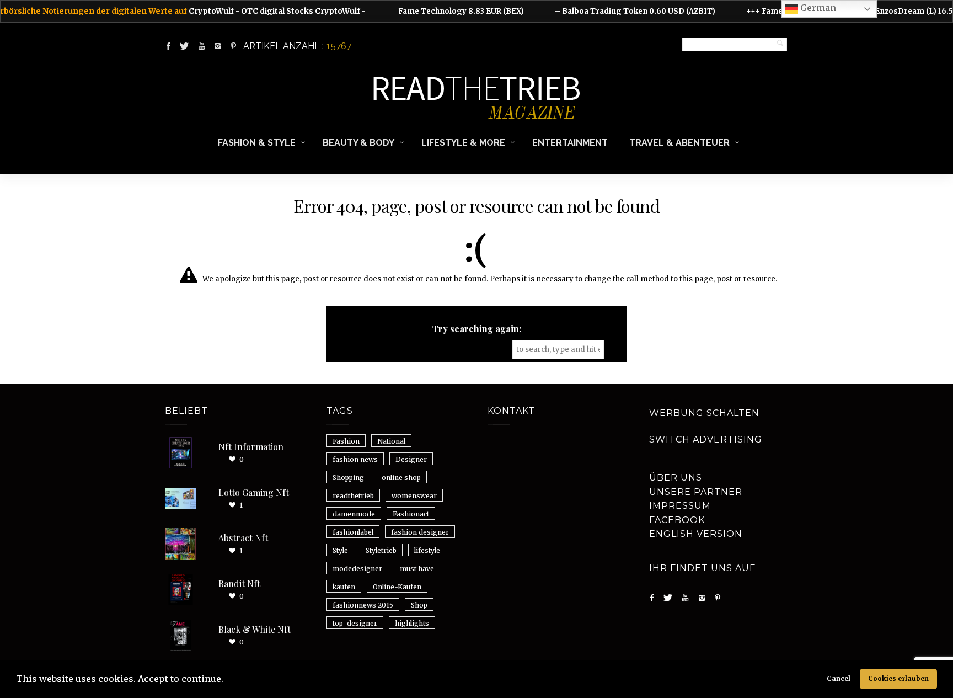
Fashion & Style (257, 142)
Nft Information (250, 446)
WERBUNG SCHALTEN (704, 413)
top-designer (355, 623)
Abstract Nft (243, 538)
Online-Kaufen (397, 587)
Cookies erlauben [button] (898, 678)
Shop (419, 605)
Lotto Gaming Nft (253, 492)
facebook (677, 520)
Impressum (680, 505)
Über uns (675, 477)
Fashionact (411, 514)
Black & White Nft (254, 629)
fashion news (355, 459)
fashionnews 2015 (363, 605)
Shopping (348, 477)
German (817, 7)
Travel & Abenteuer (679, 142)
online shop (401, 477)
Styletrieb (381, 550)
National (391, 441)
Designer (411, 459)
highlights (412, 623)
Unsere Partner (695, 492)
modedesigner (357, 568)
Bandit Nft (239, 583)
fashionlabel (353, 532)
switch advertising (705, 439)
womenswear (414, 496)
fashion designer (420, 532)
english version (695, 534)
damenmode (354, 514)
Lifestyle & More (463, 142)
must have (417, 568)
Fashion (346, 441)
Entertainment (570, 142)
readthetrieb (353, 496)
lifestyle (427, 550)
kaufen (344, 587)
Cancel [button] (838, 678)
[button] (227, 680)
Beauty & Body (358, 142)
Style (340, 550)
